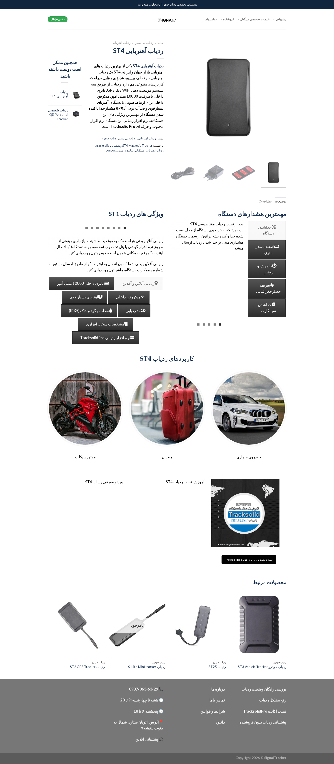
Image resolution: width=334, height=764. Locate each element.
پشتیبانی (281, 19)
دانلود (220, 722)
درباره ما (218, 689)
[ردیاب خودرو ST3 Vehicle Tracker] (258, 624)
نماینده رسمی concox (120, 150)
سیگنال (139, 150)
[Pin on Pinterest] (111, 164)
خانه (161, 43)
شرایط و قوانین (212, 711)
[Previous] (278, 96)
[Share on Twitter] (141, 164)
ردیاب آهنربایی (121, 43)
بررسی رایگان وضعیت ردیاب (264, 689)
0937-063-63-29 (143, 689)
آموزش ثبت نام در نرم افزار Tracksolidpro (248, 559)
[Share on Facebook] (156, 164)
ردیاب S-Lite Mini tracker (146, 667)
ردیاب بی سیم (144, 43)
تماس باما (210, 19)
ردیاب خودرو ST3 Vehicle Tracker (262, 667)
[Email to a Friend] (126, 164)
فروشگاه (228, 19)
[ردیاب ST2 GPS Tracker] (77, 624)
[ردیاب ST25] (198, 624)
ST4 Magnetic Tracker (137, 145)
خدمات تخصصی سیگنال (254, 19)
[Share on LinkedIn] (96, 164)
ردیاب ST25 (217, 667)
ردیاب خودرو (109, 138)
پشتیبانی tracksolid (108, 145)
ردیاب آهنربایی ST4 (148, 66)
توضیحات (280, 201)
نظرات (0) (265, 201)
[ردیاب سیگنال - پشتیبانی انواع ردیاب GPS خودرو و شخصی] (167, 19)
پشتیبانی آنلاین (146, 739)
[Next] (175, 96)
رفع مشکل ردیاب (272, 700)
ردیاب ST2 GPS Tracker (87, 667)
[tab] (280, 201)
